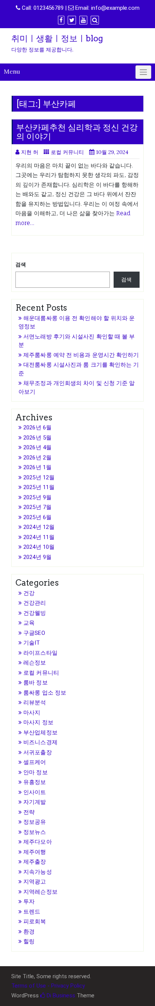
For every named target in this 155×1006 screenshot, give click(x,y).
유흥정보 (34, 782)
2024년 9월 (37, 557)
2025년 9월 (37, 497)
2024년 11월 (39, 537)
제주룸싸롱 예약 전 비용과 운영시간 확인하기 (81, 355)
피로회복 (34, 921)
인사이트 (34, 792)
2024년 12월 (39, 527)
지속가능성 (37, 872)
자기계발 (34, 802)
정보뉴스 (34, 832)
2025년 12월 (39, 477)
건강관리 (34, 603)
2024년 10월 (39, 547)
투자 (29, 901)
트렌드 (31, 911)
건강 (29, 593)
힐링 (29, 941)
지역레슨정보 (40, 891)
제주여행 (34, 852)
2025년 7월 (37, 507)
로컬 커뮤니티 (67, 152)
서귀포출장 (37, 752)
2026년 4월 (37, 447)
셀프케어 (34, 762)
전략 (29, 812)
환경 (29, 931)
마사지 (31, 712)
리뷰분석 (34, 702)
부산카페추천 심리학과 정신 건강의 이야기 (77, 131)
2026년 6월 (37, 427)
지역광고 (34, 881)
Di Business (60, 995)
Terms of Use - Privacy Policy (48, 985)
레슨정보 (34, 662)
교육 (29, 622)
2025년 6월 (37, 517)
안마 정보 (35, 772)
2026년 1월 (37, 467)
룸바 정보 (35, 682)
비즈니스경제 (40, 742)
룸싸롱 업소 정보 (44, 692)
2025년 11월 (39, 487)
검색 (20, 264)
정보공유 (34, 822)
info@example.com (115, 8)
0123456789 (48, 8)
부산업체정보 (40, 732)
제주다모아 (37, 841)
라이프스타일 (40, 653)
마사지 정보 (38, 722)
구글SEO (34, 633)
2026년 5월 (37, 437)
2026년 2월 (37, 457)
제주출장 (34, 861)
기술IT (31, 642)
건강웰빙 (34, 613)
